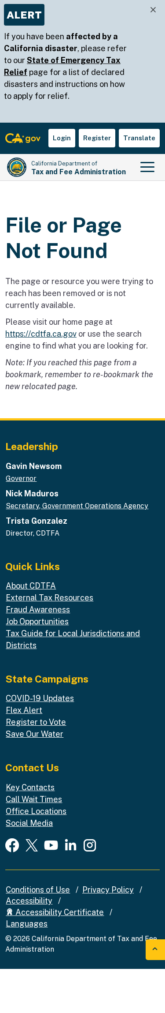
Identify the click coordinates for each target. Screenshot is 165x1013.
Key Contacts (30, 787)
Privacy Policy (108, 889)
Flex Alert (24, 710)
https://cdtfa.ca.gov (41, 333)
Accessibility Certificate (59, 912)
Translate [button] (139, 138)
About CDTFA (31, 585)
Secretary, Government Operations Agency (77, 506)
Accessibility (29, 900)
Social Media (29, 823)
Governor (21, 478)
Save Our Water (34, 734)
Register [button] (97, 138)
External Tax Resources (49, 597)
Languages (27, 923)
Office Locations (36, 811)
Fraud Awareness (38, 609)
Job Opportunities (37, 621)
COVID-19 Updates (40, 698)
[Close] (153, 10)
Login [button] (62, 138)
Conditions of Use (38, 889)
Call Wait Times (34, 799)
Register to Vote (36, 722)
